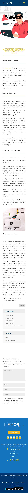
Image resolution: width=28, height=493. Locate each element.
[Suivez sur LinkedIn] (8, 437)
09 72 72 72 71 (14, 460)
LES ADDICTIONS (10, 320)
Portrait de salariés (10, 340)
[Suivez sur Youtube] (11, 437)
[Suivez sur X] (17, 437)
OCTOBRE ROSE (10, 318)
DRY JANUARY (9, 323)
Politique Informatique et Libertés (18, 482)
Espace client (14, 432)
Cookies (10, 485)
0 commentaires (14, 25)
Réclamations (16, 485)
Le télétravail (6, 68)
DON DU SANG (9, 315)
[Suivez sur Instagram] (14, 437)
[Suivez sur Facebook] (20, 437)
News (22, 23)
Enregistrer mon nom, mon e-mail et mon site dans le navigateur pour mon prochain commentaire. (13, 401)
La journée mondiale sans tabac (14, 326)
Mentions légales (6, 482)
